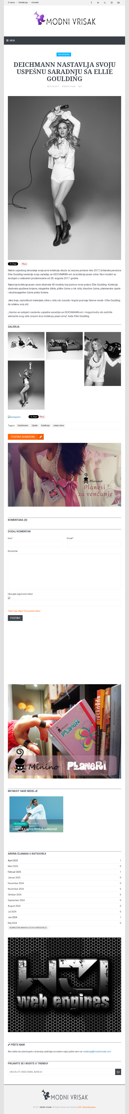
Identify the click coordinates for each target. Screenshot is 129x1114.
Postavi (15, 618)
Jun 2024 (12, 917)
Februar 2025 (14, 872)
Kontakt (35, 2)
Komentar (13, 551)
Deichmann (23, 425)
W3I (79, 1107)
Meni (12, 40)
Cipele (34, 425)
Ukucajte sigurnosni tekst (20, 594)
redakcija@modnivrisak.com (97, 1051)
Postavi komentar (23, 436)
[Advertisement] (64, 656)
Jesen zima (58, 425)
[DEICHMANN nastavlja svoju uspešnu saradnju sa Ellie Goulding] (26, 333)
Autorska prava (88, 1107)
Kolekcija (45, 425)
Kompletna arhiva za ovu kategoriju (28, 928)
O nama (11, 2)
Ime (10, 538)
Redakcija (23, 2)
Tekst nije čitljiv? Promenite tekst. (24, 611)
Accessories (63, 54)
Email (70, 538)
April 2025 (13, 860)
